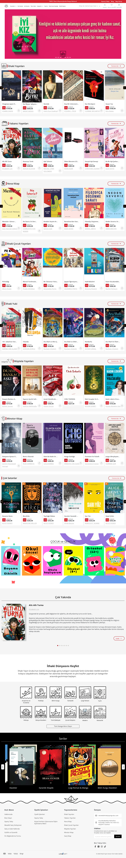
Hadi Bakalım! (90, 282)
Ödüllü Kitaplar (62, 6)
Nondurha (88, 342)
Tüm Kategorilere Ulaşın (63, 726)
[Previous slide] (1, 87)
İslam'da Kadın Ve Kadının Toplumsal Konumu (51, 456)
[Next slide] (124, 87)
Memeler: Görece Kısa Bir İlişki (9, 221)
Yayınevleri (12, 6)
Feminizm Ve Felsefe (92, 456)
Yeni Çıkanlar (20, 6)
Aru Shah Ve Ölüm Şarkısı (113, 342)
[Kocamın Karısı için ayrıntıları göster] (11, 498)
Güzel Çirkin (110, 516)
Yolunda (26, 342)
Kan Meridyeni (90, 104)
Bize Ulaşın (8, 818)
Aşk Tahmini (48, 161)
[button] (56, 57)
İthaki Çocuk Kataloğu (53, 6)
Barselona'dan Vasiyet (71, 221)
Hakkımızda (8, 814)
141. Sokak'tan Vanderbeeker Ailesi (9, 342)
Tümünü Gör (115, 66)
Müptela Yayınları (70, 829)
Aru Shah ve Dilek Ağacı (71, 342)
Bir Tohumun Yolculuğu (51, 282)
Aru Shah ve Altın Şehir (51, 342)
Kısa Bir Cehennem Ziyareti (71, 104)
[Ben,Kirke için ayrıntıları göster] (32, 498)
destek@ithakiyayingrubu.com (108, 815)
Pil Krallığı (5, 282)
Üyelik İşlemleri (39, 814)
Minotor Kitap (68, 832)
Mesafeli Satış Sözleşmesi (12, 825)
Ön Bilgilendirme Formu (12, 836)
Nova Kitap (68, 821)
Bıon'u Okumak (28, 456)
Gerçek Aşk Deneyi (91, 161)
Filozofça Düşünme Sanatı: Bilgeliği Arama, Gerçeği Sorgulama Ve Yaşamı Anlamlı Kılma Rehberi (92, 221)
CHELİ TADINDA (69, 399)
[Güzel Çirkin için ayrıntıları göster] (114, 498)
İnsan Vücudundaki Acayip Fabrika (113, 282)
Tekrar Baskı (33, 6)
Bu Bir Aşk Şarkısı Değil (113, 161)
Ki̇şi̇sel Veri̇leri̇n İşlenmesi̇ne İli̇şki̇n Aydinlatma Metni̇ (45, 822)
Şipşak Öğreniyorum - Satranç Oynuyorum (71, 282)
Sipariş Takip (105, 1)
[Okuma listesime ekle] (19, 73)
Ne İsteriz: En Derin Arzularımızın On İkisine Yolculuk (30, 221)
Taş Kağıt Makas (49, 516)
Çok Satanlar (27, 6)
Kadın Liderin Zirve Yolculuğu (113, 399)
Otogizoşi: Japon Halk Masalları (9, 104)
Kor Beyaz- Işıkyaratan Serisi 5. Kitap (30, 104)
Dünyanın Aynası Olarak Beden (9, 456)
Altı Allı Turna (7, 161)
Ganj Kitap (67, 836)
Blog (112, 1)
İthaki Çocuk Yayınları (71, 825)
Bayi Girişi (119, 1)
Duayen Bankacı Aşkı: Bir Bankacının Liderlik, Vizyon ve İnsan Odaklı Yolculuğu (9, 399)
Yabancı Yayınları (70, 818)
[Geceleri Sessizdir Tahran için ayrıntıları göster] (73, 498)
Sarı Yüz (87, 516)
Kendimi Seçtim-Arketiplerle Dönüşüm (51, 221)
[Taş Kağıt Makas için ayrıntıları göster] (52, 498)
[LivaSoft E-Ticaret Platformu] (63, 854)
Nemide (46, 104)
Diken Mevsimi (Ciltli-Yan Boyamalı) (71, 161)
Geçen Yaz (109, 104)
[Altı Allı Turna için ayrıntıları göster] (13, 622)
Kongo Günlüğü (69, 456)
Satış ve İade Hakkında (12, 829)
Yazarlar (46, 6)
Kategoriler (39, 6)
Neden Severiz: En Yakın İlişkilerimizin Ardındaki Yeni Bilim (113, 221)
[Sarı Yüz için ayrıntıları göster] (94, 498)
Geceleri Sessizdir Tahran (71, 516)
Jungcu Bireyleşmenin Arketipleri (113, 456)
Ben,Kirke (26, 516)
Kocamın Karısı (7, 516)
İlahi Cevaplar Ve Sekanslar (92, 399)
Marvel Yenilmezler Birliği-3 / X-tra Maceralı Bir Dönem (30, 282)
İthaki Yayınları (69, 814)
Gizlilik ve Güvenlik (10, 832)
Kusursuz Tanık (28, 161)
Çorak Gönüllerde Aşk (51, 399)
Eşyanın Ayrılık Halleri (30, 399)
